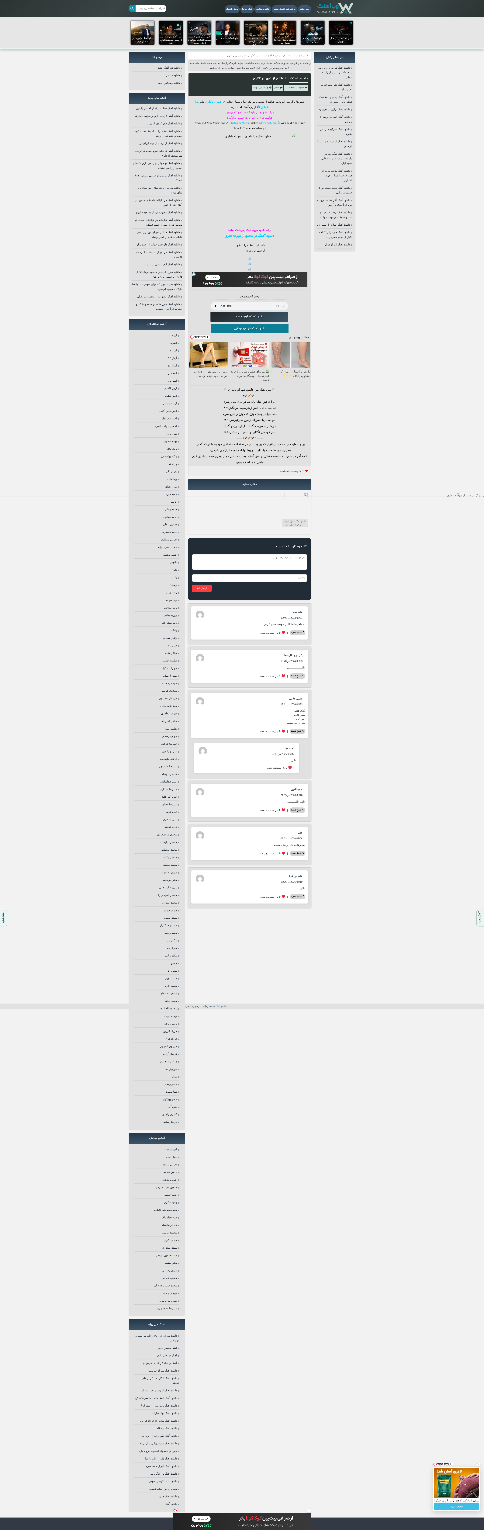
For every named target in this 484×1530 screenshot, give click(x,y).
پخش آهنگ (232, 9)
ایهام (174, 335)
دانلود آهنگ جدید (168, 1496)
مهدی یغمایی (170, 917)
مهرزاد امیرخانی (168, 887)
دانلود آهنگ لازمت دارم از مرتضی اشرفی (156, 116)
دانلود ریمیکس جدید (169, 83)
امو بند (173, 350)
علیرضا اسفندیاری (167, 1308)
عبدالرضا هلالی (169, 1225)
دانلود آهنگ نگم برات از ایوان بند (159, 1436)
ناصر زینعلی (170, 1084)
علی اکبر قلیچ (169, 796)
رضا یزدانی (171, 600)
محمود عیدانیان (169, 1278)
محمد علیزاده (169, 902)
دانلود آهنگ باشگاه (167, 1428)
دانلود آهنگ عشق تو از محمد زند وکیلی (158, 296)
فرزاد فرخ (171, 1038)
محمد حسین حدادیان (165, 1285)
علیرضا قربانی (169, 743)
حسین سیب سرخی (166, 1187)
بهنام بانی (172, 433)
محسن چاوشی (168, 842)
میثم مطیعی (170, 1262)
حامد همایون (170, 516)
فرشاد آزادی (170, 1054)
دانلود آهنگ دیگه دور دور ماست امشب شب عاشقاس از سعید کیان (335, 158)
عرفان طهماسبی (167, 759)
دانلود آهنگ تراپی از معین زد (334, 109)
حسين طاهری (169, 1179)
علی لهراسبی (169, 751)
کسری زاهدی (169, 1114)
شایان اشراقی (169, 721)
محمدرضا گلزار (168, 925)
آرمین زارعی (170, 403)
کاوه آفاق (172, 1106)
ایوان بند (172, 365)
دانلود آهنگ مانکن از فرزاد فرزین (158, 1420)
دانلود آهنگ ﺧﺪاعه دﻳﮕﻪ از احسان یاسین (158, 108)
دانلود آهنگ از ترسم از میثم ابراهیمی (159, 143)
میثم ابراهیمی (169, 880)
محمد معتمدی (169, 864)
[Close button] (478, 1464)
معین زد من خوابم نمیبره (163, 1488)
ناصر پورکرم (170, 1099)
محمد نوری (171, 978)
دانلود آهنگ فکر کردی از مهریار (162, 123)
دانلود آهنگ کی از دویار (337, 244)
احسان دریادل (169, 418)
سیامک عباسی (169, 690)
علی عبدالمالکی (168, 781)
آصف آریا (172, 373)
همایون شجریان (168, 1061)
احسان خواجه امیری (165, 426)
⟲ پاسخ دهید (297, 632)
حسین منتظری (169, 539)
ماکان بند (172, 940)
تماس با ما (247, 9)
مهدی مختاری (169, 1247)
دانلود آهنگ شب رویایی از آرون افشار (156, 1443)
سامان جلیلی (169, 660)
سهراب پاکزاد (169, 668)
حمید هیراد (171, 494)
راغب (174, 577)
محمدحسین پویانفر (166, 1255)
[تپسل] (193, 274)
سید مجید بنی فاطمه (165, 1210)
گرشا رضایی (170, 1122)
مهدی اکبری (170, 1240)
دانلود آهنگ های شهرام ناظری (249, 328)
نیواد (174, 1076)
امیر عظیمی (170, 395)
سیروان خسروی (168, 698)
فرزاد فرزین (170, 1031)
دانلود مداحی (262, 9)
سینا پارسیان (170, 675)
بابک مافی (171, 448)
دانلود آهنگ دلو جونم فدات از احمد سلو (158, 244)
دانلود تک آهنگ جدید (285, 9)
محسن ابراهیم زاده (166, 895)
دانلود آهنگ (171, 1504)
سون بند (172, 645)
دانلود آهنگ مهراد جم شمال (162, 1370)
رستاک (173, 585)
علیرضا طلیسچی (167, 766)
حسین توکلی (170, 524)
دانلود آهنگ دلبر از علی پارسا (161, 1458)
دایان (174, 569)
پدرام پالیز (171, 471)
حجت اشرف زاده (167, 547)
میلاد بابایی (171, 955)
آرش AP (172, 358)
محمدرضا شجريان (167, 834)
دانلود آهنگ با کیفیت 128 (249, 316)
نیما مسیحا (171, 1091)
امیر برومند (170, 1149)
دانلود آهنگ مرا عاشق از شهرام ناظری (280, 79)
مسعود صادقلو (169, 993)
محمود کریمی (169, 1232)
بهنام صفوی (170, 441)
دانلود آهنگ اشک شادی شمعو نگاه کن (156, 1398)
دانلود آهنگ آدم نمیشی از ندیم (163, 264)
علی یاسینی (170, 827)
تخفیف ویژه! (457, 1506)
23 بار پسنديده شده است (292, 471)
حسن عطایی (170, 1172)
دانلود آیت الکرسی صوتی (163, 1481)
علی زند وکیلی (169, 774)
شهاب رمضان (169, 736)
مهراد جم (172, 948)
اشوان (173, 343)
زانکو (174, 630)
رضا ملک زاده (169, 622)
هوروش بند (171, 1069)
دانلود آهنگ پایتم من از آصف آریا (159, 1405)
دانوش (173, 562)
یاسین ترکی (170, 1023)
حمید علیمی (170, 1194)
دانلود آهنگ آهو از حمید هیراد (161, 1466)
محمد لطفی (170, 1001)
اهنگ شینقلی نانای (167, 1355)
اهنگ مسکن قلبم (167, 1348)
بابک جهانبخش (169, 456)
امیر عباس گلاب (168, 411)
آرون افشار (170, 388)
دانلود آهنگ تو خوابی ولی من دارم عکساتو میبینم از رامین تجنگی (335, 72)
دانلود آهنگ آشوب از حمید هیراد (159, 1390)
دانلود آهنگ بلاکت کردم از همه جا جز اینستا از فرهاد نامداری (337, 175)
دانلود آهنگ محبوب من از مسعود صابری (158, 212)
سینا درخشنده (169, 683)
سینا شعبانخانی (168, 706)
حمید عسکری (169, 532)
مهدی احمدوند (169, 872)
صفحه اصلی (287, 55)
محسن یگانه (170, 857)
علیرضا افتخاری (168, 789)
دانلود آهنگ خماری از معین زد (333, 224)
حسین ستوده (170, 1164)
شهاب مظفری (169, 713)
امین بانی (172, 380)
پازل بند (173, 464)
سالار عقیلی (170, 653)
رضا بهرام (171, 592)
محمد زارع (171, 985)
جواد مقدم (171, 1157)
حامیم (174, 501)
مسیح (174, 963)
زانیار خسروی (169, 638)
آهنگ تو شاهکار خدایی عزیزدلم (160, 1363)
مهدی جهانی (170, 910)
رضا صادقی (170, 607)
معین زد (172, 970)
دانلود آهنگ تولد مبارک (164, 1413)
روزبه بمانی (170, 615)
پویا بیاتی (172, 479)
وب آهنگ (304, 9)
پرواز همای (171, 486)
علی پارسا (171, 811)
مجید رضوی (170, 933)
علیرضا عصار (170, 804)
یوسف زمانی (169, 1016)
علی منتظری (170, 819)
